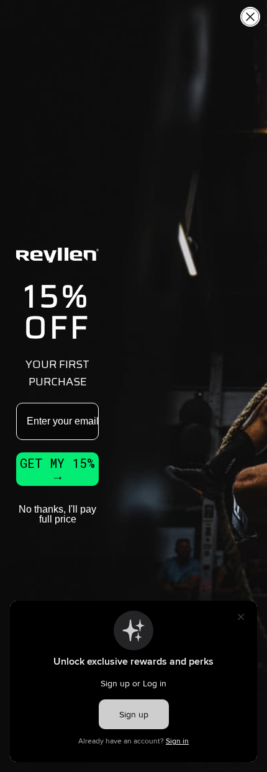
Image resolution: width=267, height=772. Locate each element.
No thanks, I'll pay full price (57, 514)
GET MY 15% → (57, 469)
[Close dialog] (250, 16)
